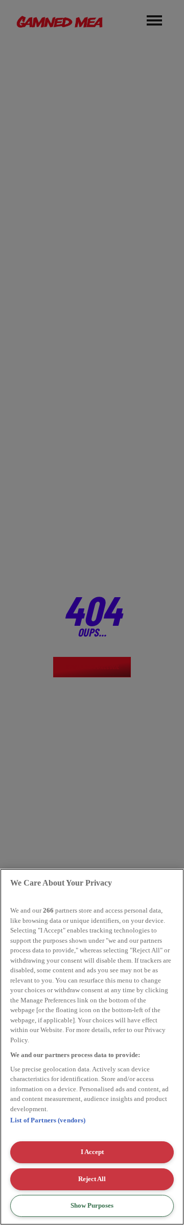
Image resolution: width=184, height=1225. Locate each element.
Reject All (92, 1179)
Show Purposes (92, 1205)
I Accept (92, 1152)
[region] (92, 1047)
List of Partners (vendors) (47, 1120)
